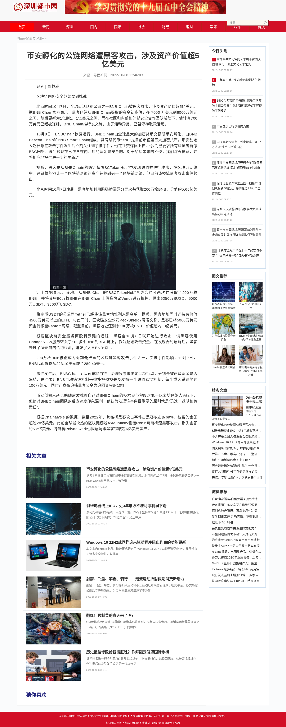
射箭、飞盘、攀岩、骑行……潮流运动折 (237, 454)
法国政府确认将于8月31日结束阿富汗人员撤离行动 (237, 581)
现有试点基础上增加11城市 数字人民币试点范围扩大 (237, 575)
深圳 (69, 27)
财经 (165, 27)
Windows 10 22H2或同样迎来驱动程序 (237, 442)
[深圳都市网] (35, 6)
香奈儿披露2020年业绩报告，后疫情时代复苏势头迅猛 (237, 557)
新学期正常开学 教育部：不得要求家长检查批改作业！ (237, 516)
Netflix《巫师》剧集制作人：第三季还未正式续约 (237, 563)
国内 (94, 27)
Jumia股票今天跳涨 (224, 367)
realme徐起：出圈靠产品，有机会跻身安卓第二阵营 (237, 551)
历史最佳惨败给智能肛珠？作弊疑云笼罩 (237, 465)
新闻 (46, 27)
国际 (117, 27)
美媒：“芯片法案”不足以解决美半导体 (237, 477)
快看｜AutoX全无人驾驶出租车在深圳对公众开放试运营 (237, 545)
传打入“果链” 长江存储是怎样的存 (235, 471)
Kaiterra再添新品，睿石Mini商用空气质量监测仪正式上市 (237, 569)
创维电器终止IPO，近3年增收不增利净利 (237, 430)
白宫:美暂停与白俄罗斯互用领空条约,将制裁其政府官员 (237, 499)
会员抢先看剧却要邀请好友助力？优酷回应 (237, 528)
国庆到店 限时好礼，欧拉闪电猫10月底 (237, 448)
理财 (189, 27)
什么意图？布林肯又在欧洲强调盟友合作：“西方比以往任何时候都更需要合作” (237, 504)
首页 (22, 27)
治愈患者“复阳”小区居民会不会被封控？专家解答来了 (237, 540)
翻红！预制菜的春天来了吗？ (231, 460)
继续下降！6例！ (223, 522)
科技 (41, 38)
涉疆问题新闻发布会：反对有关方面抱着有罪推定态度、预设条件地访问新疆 (237, 534)
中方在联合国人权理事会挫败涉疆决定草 (237, 436)
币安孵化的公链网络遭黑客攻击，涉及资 (237, 424)
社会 (141, 27)
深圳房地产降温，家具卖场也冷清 (235, 510)
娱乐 (213, 27)
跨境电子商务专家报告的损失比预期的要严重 (251, 371)
